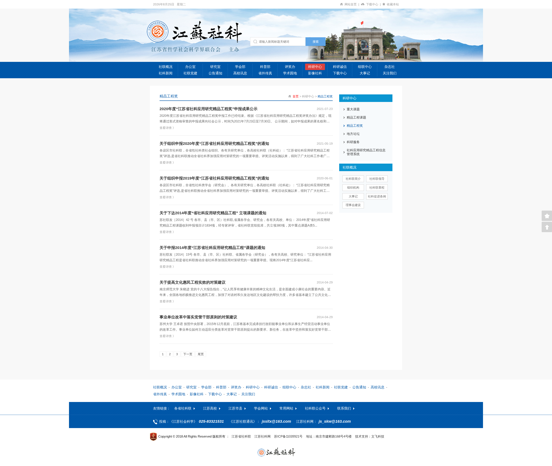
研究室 (215, 67)
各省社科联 (182, 408)
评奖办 (290, 67)
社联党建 (190, 73)
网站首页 (352, 4)
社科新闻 (165, 73)
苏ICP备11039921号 (288, 436)
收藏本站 (393, 4)
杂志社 (389, 67)
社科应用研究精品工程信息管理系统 (366, 152)
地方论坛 (353, 134)
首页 (296, 96)
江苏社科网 (262, 436)
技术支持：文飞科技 (369, 436)
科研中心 (315, 67)
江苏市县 (235, 408)
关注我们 (390, 73)
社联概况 (165, 67)
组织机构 (353, 187)
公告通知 (215, 73)
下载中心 (373, 4)
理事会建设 (353, 205)
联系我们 (344, 408)
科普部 (265, 67)
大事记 (365, 73)
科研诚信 (340, 67)
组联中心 (365, 67)
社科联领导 (376, 178)
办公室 (190, 67)
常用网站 (286, 408)
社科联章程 (376, 187)
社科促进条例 (377, 196)
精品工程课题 (356, 117)
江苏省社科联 (241, 436)
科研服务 (353, 142)
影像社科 (315, 73)
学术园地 (290, 73)
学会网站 (261, 408)
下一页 (187, 354)
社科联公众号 (315, 408)
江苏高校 (210, 408)
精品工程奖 (325, 96)
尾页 (201, 354)
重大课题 (353, 109)
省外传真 (265, 73)
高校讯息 (240, 73)
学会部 (240, 67)
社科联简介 (353, 178)
